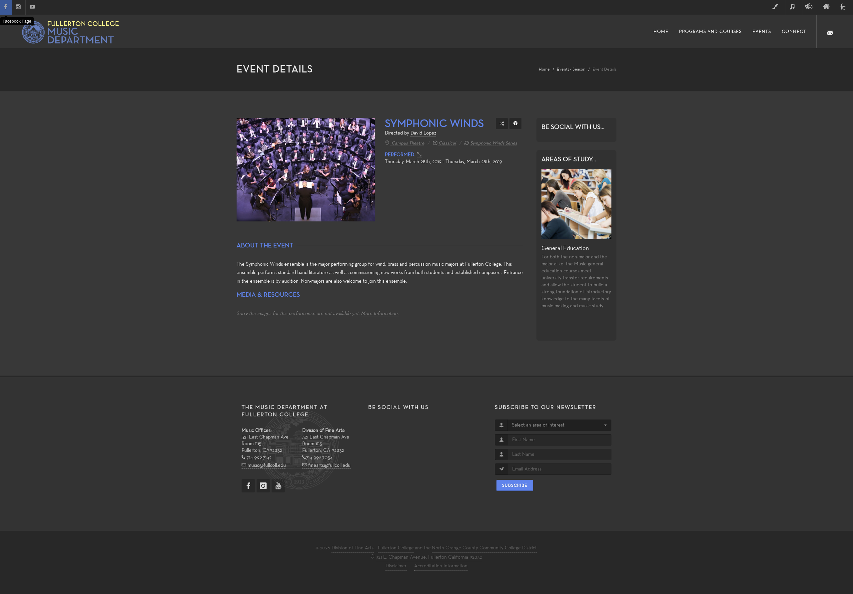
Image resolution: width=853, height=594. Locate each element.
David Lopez (423, 133)
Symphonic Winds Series (493, 143)
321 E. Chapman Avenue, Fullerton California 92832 (429, 557)
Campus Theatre (407, 143)
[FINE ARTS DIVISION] (827, 7)
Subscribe (514, 485)
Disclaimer (396, 566)
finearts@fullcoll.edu (329, 465)
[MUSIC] (793, 7)
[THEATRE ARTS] (810, 7)
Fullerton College (396, 548)
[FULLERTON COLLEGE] (844, 7)
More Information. (380, 313)
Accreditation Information (440, 566)
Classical (447, 143)
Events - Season (571, 69)
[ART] (776, 7)
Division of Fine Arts (353, 548)
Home (544, 69)
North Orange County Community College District (484, 548)
